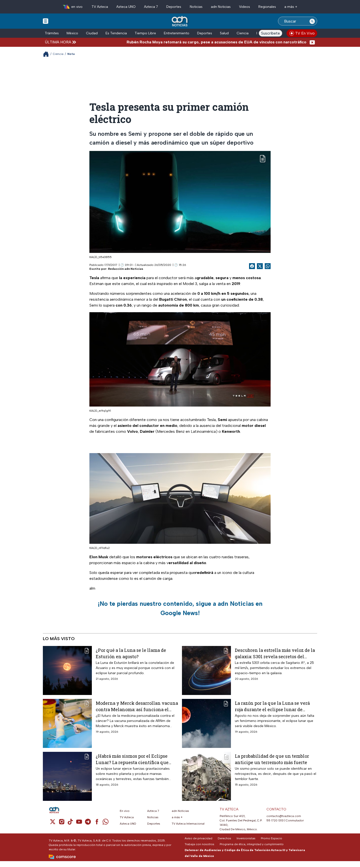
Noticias (196, 7)
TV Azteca (100, 7)
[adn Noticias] (180, 21)
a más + (290, 7)
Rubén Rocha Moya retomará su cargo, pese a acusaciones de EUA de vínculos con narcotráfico (192, 42)
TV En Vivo (305, 33)
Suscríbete (270, 33)
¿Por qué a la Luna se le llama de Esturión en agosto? (131, 653)
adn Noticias (221, 7)
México (72, 33)
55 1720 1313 (275, 820)
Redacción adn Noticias (125, 269)
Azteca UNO (126, 7)
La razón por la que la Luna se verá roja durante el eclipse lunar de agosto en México (272, 706)
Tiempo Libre (145, 33)
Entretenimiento (176, 33)
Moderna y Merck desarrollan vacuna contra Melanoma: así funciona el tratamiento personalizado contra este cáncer (137, 706)
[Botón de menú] (45, 21)
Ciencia (243, 33)
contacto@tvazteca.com (283, 816)
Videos (244, 7)
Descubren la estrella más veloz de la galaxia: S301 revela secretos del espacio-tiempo (275, 653)
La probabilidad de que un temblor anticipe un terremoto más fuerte (272, 759)
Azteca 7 (151, 7)
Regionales (267, 7)
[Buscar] (312, 21)
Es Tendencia (116, 33)
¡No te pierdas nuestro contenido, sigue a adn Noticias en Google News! (180, 608)
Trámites (52, 33)
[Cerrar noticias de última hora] (312, 42)
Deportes (173, 7)
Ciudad (92, 33)
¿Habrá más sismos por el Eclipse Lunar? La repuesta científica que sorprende (132, 759)
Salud (224, 33)
